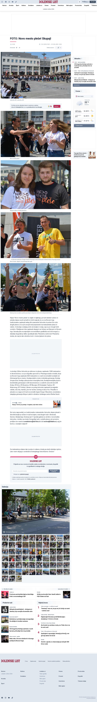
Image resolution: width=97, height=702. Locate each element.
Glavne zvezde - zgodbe (15, 636)
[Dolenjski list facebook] (5, 1)
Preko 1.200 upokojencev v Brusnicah (49, 631)
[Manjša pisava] (56, 48)
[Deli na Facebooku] (16, 47)
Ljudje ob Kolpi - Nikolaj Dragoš (47, 614)
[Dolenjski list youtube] (12, 1)
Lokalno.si (12, 592)
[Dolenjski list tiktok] (15, 1)
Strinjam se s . (21, 474)
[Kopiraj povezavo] (19, 47)
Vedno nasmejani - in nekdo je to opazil (49, 606)
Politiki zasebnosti (31, 479)
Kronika (38, 592)
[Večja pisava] (61, 48)
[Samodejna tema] (79, 2)
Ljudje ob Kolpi (13, 607)
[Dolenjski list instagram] (9, 1)
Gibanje (20, 402)
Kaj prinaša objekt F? (14, 616)
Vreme (78, 91)
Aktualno (77, 58)
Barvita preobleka (13, 626)
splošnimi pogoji (24, 474)
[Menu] (2, 2)
